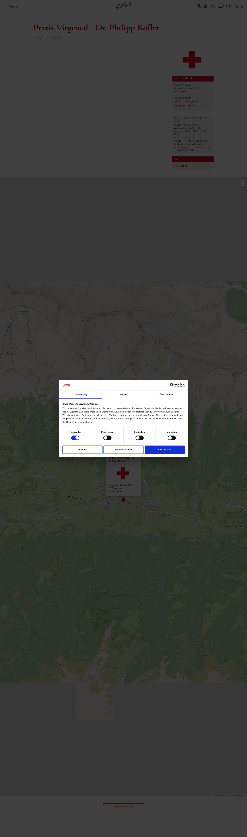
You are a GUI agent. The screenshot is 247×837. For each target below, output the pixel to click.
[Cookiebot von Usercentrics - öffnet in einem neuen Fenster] (172, 385)
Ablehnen (82, 449)
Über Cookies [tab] (166, 394)
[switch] (107, 439)
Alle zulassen (164, 449)
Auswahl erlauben (123, 449)
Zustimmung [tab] (80, 394)
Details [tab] (123, 394)
